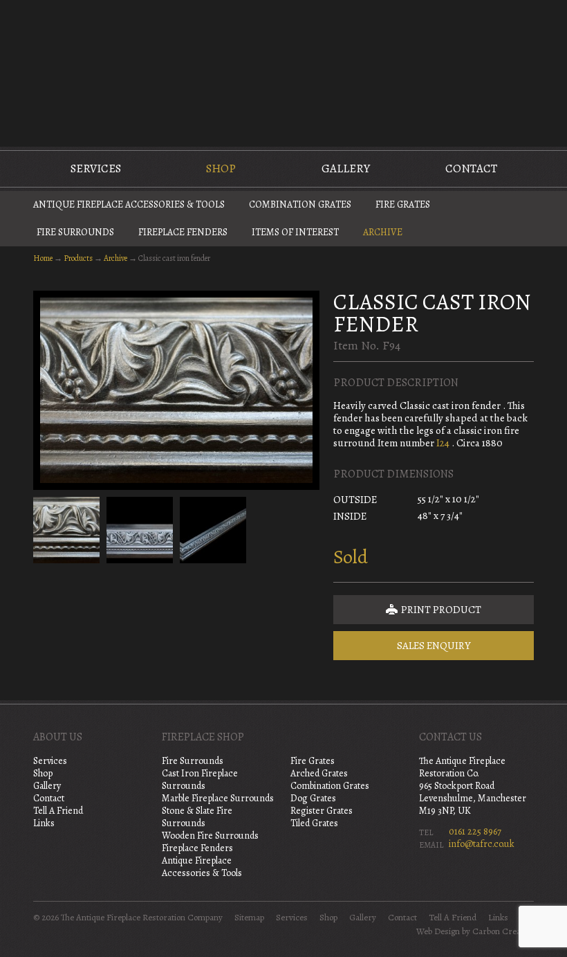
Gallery (346, 168)
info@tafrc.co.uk (481, 843)
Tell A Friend (58, 810)
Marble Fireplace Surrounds (218, 798)
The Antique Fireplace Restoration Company (283, 72)
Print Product (440, 610)
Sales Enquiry (434, 646)
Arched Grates (319, 773)
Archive (382, 232)
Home (43, 258)
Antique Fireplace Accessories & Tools (129, 204)
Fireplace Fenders (182, 232)
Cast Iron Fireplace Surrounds (200, 779)
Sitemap (249, 917)
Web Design (438, 931)
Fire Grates (402, 204)
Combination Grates (300, 204)
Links (44, 823)
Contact (471, 168)
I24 (442, 443)
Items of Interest (295, 232)
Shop (221, 168)
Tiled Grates (314, 823)
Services (96, 168)
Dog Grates (313, 798)
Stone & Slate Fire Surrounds (197, 817)
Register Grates (321, 810)
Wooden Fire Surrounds (210, 835)
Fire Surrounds (75, 232)
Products (78, 258)
